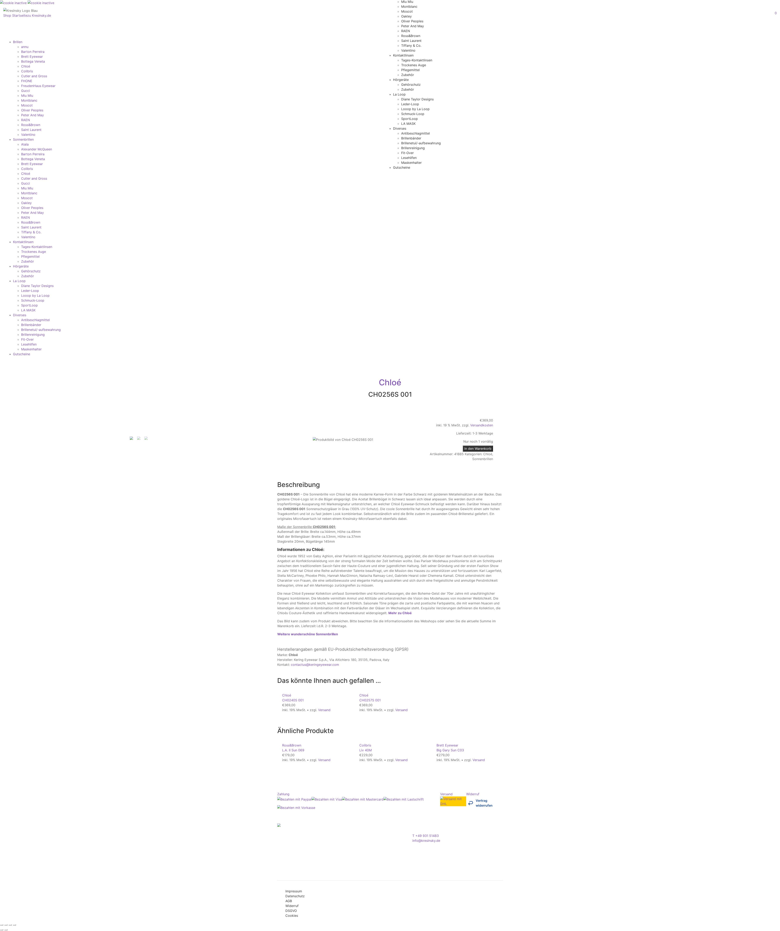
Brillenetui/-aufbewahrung (421, 143)
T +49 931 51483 (425, 836)
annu (24, 47)
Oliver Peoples (412, 21)
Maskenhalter (411, 162)
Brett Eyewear (32, 56)
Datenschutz (295, 896)
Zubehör (407, 75)
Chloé (25, 66)
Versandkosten (481, 425)
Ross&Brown (410, 36)
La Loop (399, 94)
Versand (324, 710)
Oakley (406, 16)
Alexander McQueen (36, 149)
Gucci (25, 91)
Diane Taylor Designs (417, 99)
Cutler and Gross (34, 76)
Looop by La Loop (415, 109)
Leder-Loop (410, 104)
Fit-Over (407, 153)
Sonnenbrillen (23, 139)
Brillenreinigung (413, 148)
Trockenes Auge (413, 65)
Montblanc (409, 6)
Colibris (27, 71)
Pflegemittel (410, 70)
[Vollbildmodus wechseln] (6, 925)
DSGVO (291, 911)
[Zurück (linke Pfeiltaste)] (1, 929)
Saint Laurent (411, 40)
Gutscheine (401, 167)
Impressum (293, 891)
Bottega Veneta (33, 61)
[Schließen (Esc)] (14, 925)
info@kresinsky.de (426, 841)
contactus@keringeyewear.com (315, 665)
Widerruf (292, 906)
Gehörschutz (411, 84)
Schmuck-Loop (412, 114)
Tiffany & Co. (411, 45)
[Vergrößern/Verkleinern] (1, 925)
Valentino (408, 50)
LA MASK (408, 123)
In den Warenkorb (477, 448)
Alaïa (25, 144)
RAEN (405, 31)
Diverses (399, 128)
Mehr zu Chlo (400, 613)
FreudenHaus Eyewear (38, 86)
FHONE (26, 81)
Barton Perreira (32, 52)
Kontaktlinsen (403, 55)
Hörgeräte (401, 79)
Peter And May (412, 26)
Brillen (17, 42)
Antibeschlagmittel (415, 133)
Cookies (291, 916)
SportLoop (409, 118)
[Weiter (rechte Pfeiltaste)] (6, 929)
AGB (288, 901)
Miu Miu (27, 95)
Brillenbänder (411, 138)
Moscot (407, 11)
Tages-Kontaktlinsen (416, 60)
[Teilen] (10, 925)
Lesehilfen (409, 157)
